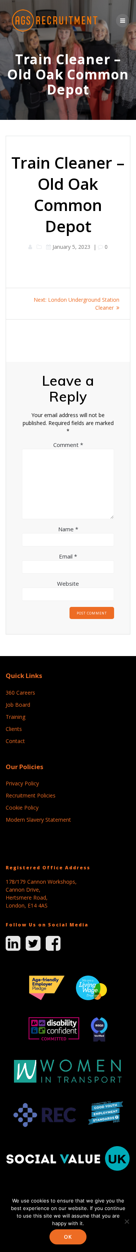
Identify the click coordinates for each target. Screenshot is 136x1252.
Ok (68, 1236)
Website (68, 583)
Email (68, 556)
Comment (68, 444)
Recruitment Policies (31, 795)
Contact (15, 741)
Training (15, 716)
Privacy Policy (22, 783)
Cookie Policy (22, 807)
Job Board (18, 704)
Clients (14, 728)
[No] (126, 1221)
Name (68, 529)
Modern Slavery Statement (38, 819)
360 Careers (20, 692)
